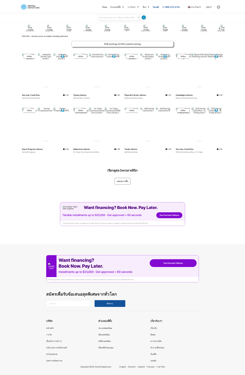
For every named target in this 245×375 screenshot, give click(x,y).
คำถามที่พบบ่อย (157, 347)
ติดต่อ (104, 7)
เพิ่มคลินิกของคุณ (106, 347)
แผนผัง (153, 360)
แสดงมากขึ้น (122, 181)
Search (144, 17)
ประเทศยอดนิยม (105, 328)
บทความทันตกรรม (54, 360)
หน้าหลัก (50, 328)
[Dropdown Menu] (123, 7)
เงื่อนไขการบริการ (54, 341)
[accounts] (219, 7)
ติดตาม (110, 303)
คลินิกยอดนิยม (104, 341)
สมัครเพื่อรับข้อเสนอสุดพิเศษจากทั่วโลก (81, 294)
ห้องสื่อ (153, 354)
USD (208, 7)
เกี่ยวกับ (153, 328)
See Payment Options (169, 215)
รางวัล (49, 334)
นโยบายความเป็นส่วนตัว (56, 347)
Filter (139, 18)
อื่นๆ (144, 7)
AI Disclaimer (52, 354)
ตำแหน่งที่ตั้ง (115, 7)
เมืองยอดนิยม (104, 334)
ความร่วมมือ (155, 341)
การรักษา (132, 7)
